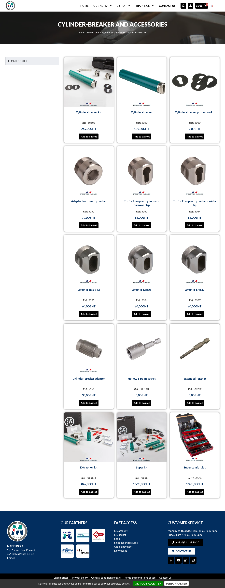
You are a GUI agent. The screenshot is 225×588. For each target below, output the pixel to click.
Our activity (102, 5)
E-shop (121, 5)
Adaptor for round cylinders (88, 201)
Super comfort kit (195, 467)
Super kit (141, 467)
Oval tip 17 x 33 (195, 289)
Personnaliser (176, 583)
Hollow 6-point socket (142, 378)
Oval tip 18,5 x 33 (89, 289)
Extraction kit (89, 467)
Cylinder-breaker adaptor (89, 378)
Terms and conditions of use (139, 577)
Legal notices (61, 577)
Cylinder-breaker (142, 112)
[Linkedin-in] (186, 560)
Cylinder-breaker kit (88, 112)
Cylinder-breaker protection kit (195, 112)
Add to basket (89, 136)
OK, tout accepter (148, 583)
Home (84, 5)
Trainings (143, 5)
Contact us (167, 5)
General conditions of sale (106, 577)
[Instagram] (193, 560)
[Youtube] (178, 560)
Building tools (103, 32)
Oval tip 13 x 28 (142, 289)
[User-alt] (190, 6)
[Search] (183, 6)
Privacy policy (80, 577)
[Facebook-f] (171, 560)
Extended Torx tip (194, 378)
